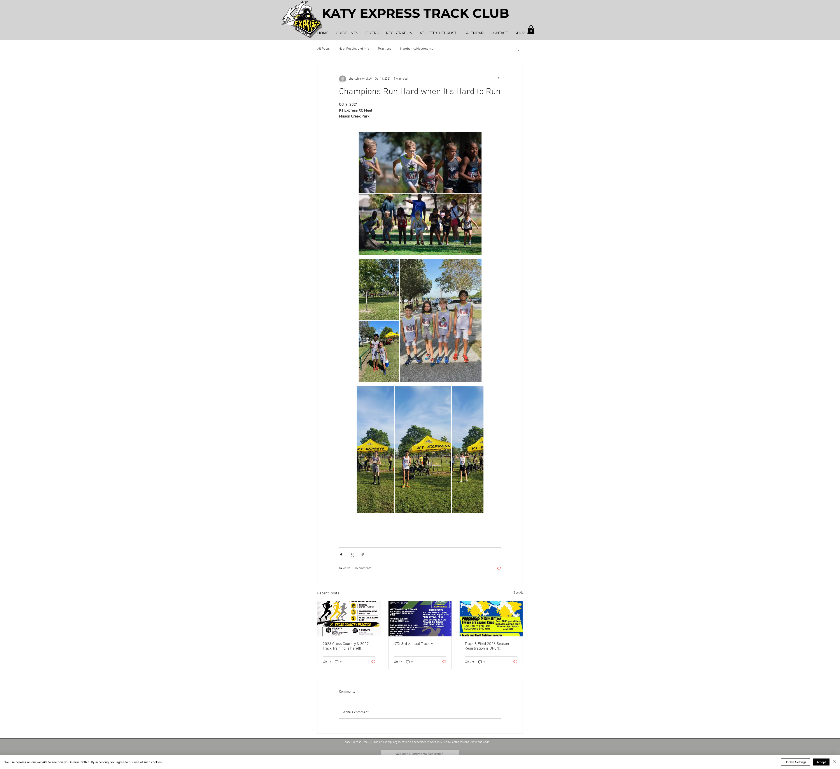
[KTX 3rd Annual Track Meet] (420, 618)
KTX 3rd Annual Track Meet (416, 644)
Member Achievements (416, 49)
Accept (821, 762)
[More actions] (498, 79)
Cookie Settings (795, 762)
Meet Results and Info (353, 49)
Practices (384, 49)
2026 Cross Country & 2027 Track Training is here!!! (346, 646)
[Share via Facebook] (341, 555)
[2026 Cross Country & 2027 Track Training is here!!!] (349, 618)
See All (518, 593)
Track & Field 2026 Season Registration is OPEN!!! (487, 646)
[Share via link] (362, 555)
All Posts (323, 49)
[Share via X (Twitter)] (352, 555)
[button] (531, 29)
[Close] (834, 761)
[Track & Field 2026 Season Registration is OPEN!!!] (491, 618)
